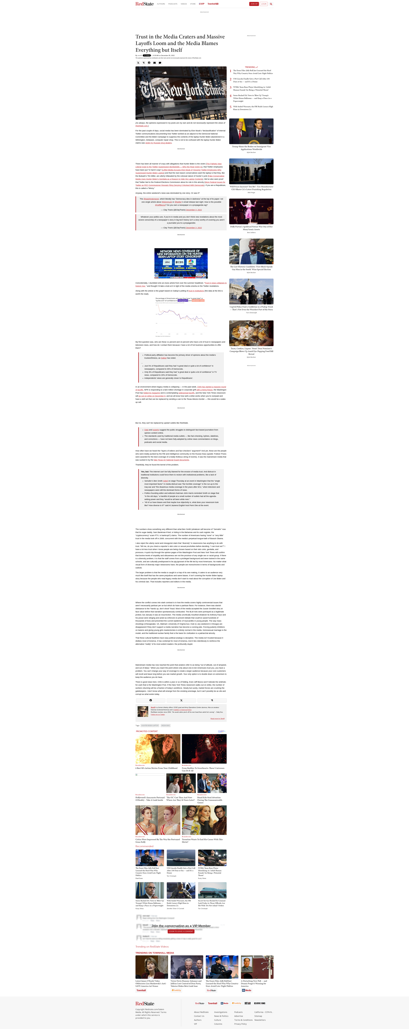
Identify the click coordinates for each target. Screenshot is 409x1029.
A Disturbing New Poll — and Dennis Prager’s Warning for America (254, 983)
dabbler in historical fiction (183, 710)
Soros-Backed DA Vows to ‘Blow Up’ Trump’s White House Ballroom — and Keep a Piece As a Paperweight (150, 903)
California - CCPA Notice (264, 1012)
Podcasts (172, 4)
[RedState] (144, 4)
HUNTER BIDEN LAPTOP (149, 725)
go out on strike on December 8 (151, 396)
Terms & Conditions (243, 1020)
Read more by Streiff (218, 718)
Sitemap (258, 1016)
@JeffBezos (160, 205)
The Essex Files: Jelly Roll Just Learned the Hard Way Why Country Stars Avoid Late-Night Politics (148, 872)
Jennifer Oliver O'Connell (175, 908)
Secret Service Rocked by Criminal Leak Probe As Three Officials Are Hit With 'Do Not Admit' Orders (211, 903)
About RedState (201, 1012)
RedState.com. (141, 126)
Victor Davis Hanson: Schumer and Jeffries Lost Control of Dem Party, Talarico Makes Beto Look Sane (186, 983)
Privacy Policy (240, 1024)
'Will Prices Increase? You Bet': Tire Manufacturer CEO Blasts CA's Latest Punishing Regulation (251, 188)
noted (165, 481)
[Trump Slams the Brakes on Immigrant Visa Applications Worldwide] (251, 131)
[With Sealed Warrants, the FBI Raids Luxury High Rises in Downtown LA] (181, 890)
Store (193, 4)
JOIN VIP (254, 4)
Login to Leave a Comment (181, 931)
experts (156, 430)
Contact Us (199, 1016)
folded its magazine (151, 393)
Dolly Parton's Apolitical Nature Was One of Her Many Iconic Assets (251, 228)
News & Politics (221, 1016)
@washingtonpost (151, 199)
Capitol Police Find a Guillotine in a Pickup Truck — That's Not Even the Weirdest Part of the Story (251, 308)
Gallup (163, 358)
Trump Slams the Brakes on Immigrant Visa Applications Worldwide (251, 148)
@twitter (178, 202)
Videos (184, 4)
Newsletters (260, 1020)
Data (146, 430)
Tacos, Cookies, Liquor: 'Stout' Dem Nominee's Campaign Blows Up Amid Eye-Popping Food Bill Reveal (251, 351)
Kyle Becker (251, 152)
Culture (217, 1020)
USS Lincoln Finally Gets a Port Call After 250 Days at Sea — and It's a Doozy (181, 870)
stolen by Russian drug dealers (158, 143)
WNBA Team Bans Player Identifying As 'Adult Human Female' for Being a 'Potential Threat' (209, 872)
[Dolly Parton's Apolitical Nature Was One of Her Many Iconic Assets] (251, 211)
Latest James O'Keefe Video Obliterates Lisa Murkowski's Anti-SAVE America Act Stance (150, 983)
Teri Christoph (171, 876)
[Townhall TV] (213, 4)
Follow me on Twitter (158, 714)
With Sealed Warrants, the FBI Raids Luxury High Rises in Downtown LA (179, 903)
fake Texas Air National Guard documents (171, 460)
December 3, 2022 (194, 210)
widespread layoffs (186, 393)
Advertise (238, 1016)
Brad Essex (139, 878)
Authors (161, 4)
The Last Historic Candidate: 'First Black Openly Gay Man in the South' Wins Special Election (251, 268)
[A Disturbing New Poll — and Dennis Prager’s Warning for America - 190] (257, 967)
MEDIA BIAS (165, 725)
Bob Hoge (251, 192)
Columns (218, 1024)
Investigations (220, 1012)
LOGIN (263, 4)
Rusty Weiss (202, 878)
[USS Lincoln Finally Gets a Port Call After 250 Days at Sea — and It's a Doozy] (181, 858)
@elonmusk (167, 202)
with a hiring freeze (205, 390)
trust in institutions (196, 291)
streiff (140, 55)
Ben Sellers (251, 232)
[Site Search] (271, 4)
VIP (195, 1024)
